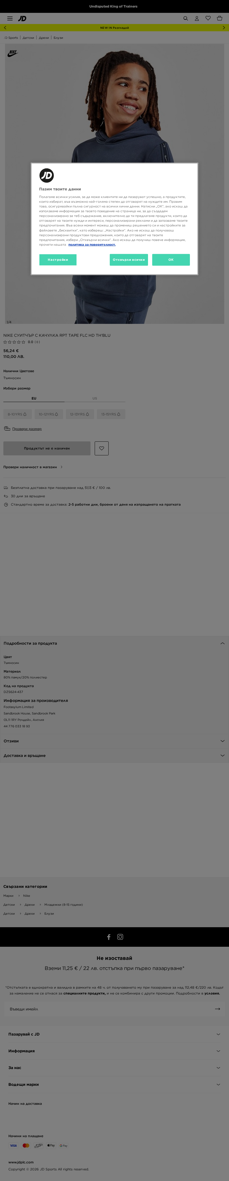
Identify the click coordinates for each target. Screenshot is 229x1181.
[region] (114, 218)
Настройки (58, 259)
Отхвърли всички (129, 259)
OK (171, 259)
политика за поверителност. (92, 244)
